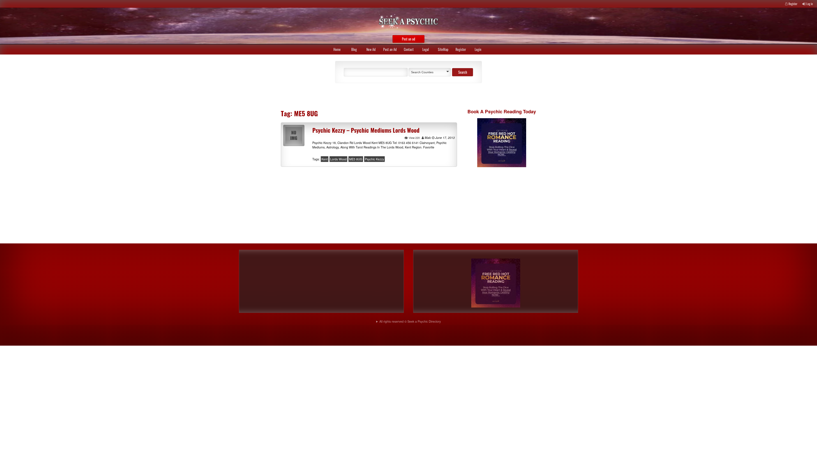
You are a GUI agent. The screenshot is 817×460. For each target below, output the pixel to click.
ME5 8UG (355, 159)
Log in (809, 3)
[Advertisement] (381, 95)
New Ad (371, 49)
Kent (324, 159)
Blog (354, 49)
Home (337, 49)
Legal (425, 49)
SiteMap (443, 49)
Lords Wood (338, 159)
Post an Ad (390, 49)
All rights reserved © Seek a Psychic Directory (410, 321)
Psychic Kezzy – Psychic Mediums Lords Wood (366, 130)
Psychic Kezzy (374, 159)
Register (792, 3)
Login (478, 49)
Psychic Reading (503, 111)
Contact (409, 49)
